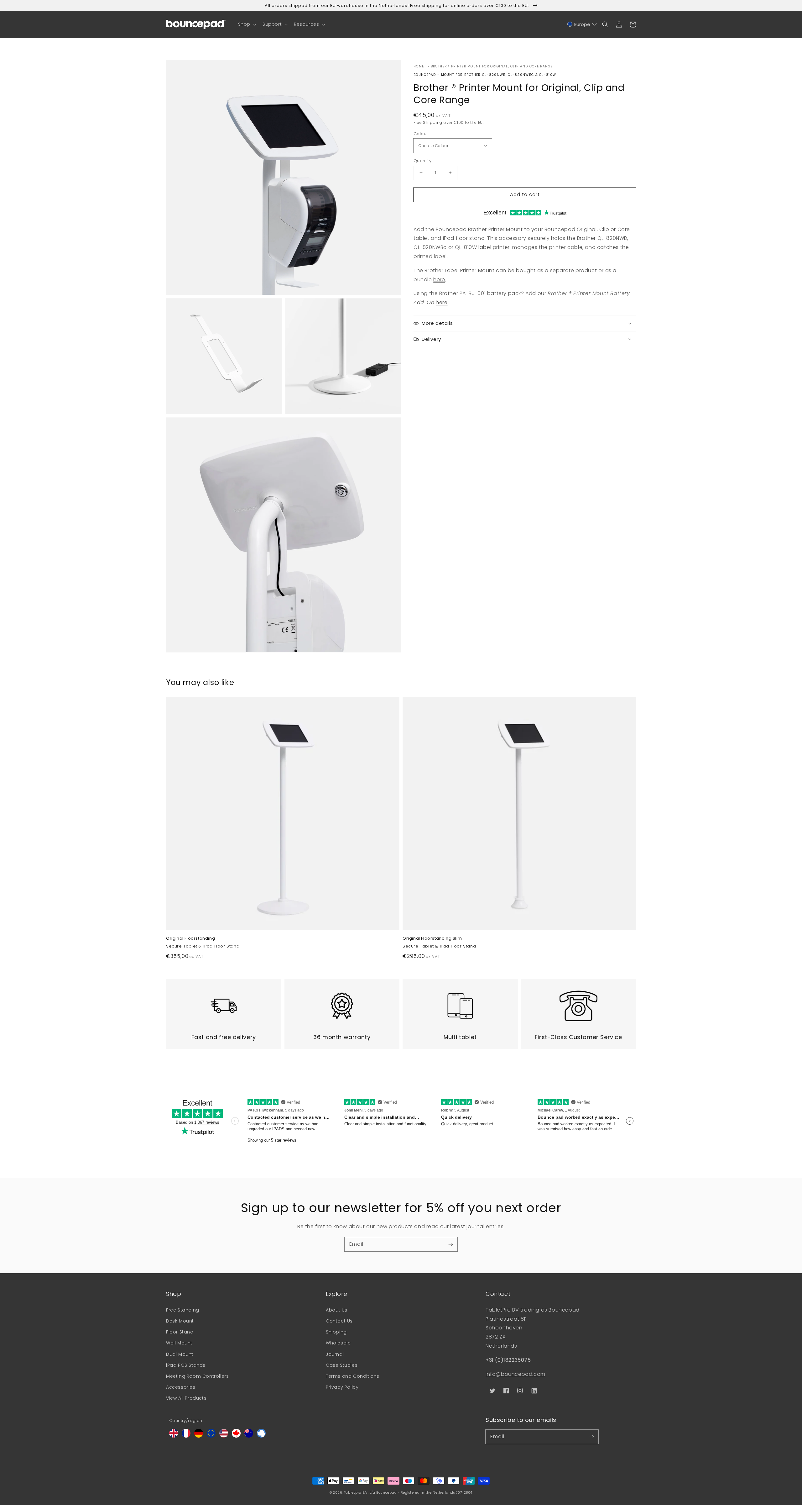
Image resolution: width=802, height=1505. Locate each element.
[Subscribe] (450, 1244)
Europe (582, 24)
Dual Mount (179, 1354)
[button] (246, 24)
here (439, 279)
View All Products (186, 1398)
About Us (336, 1310)
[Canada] (236, 1435)
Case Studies (341, 1365)
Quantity (422, 161)
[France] (186, 1435)
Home (419, 66)
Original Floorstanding (190, 938)
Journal (335, 1354)
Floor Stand (180, 1332)
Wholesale (338, 1343)
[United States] (223, 1435)
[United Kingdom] (173, 1435)
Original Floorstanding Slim (432, 938)
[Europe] (211, 1435)
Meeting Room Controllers (197, 1376)
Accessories (180, 1387)
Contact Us (339, 1321)
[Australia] (248, 1435)
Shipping (336, 1332)
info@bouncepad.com (515, 1374)
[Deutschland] (198, 1435)
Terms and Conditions (352, 1376)
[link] (223, 1014)
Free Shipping (428, 122)
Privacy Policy (342, 1387)
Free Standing (182, 1310)
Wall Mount (179, 1343)
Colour (421, 133)
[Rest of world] (261, 1435)
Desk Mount (180, 1321)
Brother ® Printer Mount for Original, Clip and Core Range (492, 66)
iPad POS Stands (186, 1365)
